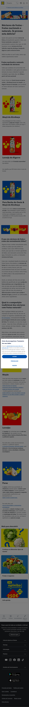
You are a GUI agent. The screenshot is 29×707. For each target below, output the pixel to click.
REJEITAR (14, 365)
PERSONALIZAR (14, 361)
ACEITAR (14, 356)
